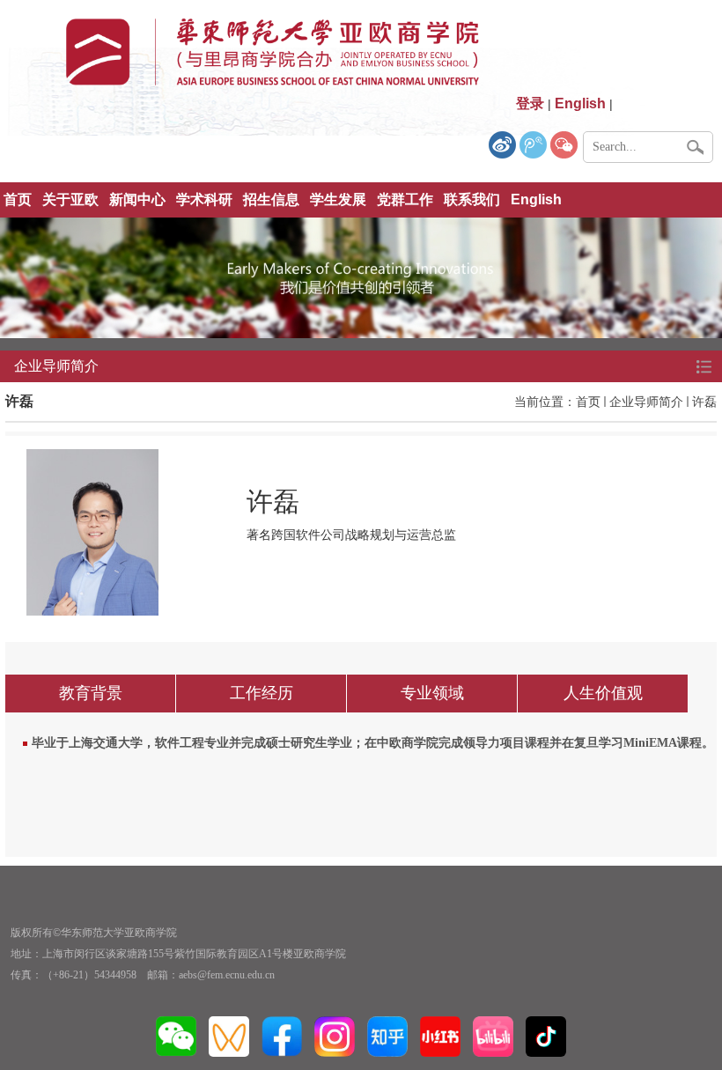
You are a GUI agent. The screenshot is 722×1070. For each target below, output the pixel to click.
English (536, 199)
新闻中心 (137, 199)
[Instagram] (334, 1036)
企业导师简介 (646, 402)
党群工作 (405, 199)
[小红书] (440, 1036)
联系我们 (472, 199)
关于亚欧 (70, 199)
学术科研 (204, 199)
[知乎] (387, 1036)
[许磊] (92, 531)
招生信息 (271, 199)
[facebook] (282, 1036)
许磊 (704, 402)
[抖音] (546, 1036)
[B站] (493, 1036)
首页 (18, 199)
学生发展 (338, 199)
